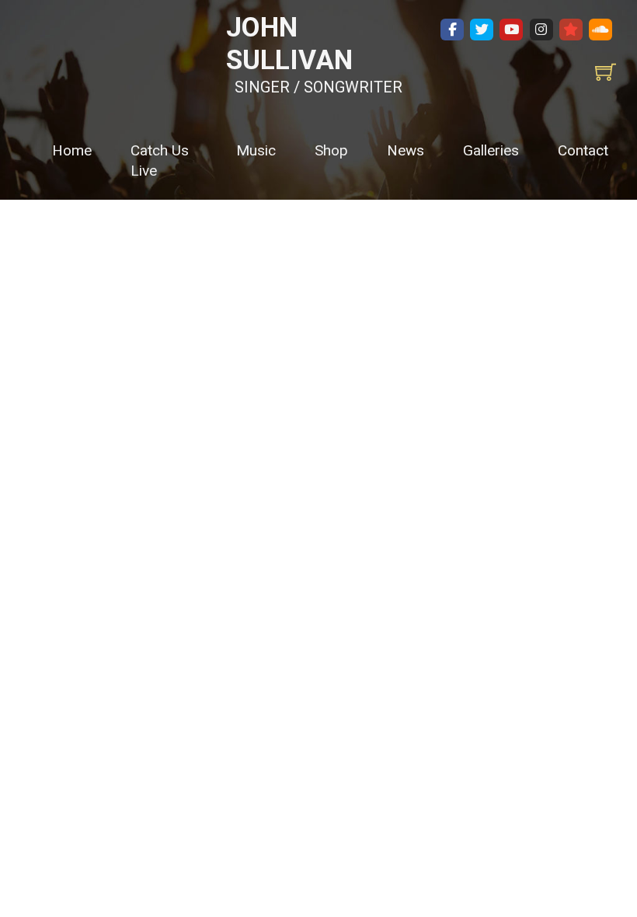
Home (72, 150)
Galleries (491, 150)
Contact (583, 150)
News (405, 150)
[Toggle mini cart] (605, 71)
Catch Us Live (160, 160)
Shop (331, 150)
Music (256, 150)
